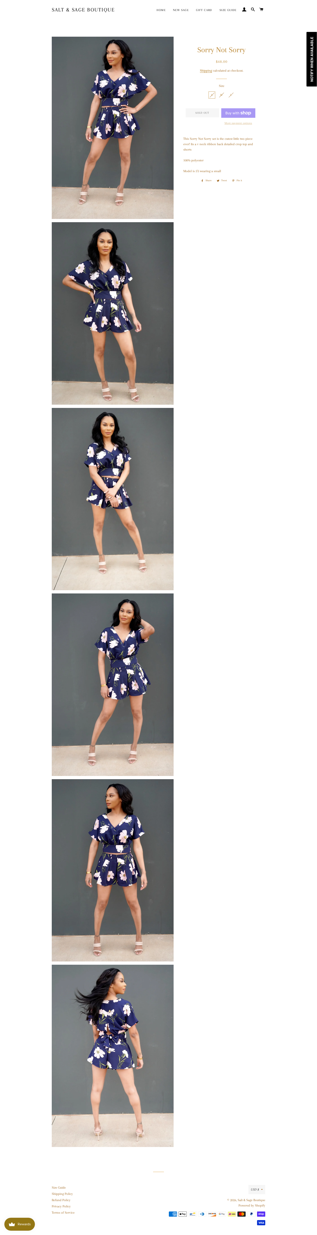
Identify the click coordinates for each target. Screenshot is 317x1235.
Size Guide (59, 1187)
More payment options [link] (238, 123)
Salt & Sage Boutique (83, 10)
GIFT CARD (204, 10)
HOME (161, 10)
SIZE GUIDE (228, 10)
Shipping (206, 70)
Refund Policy (61, 1200)
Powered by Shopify (252, 1205)
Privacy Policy (61, 1206)
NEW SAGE (181, 10)
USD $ (255, 1189)
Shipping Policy (62, 1194)
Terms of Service (63, 1213)
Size (221, 86)
